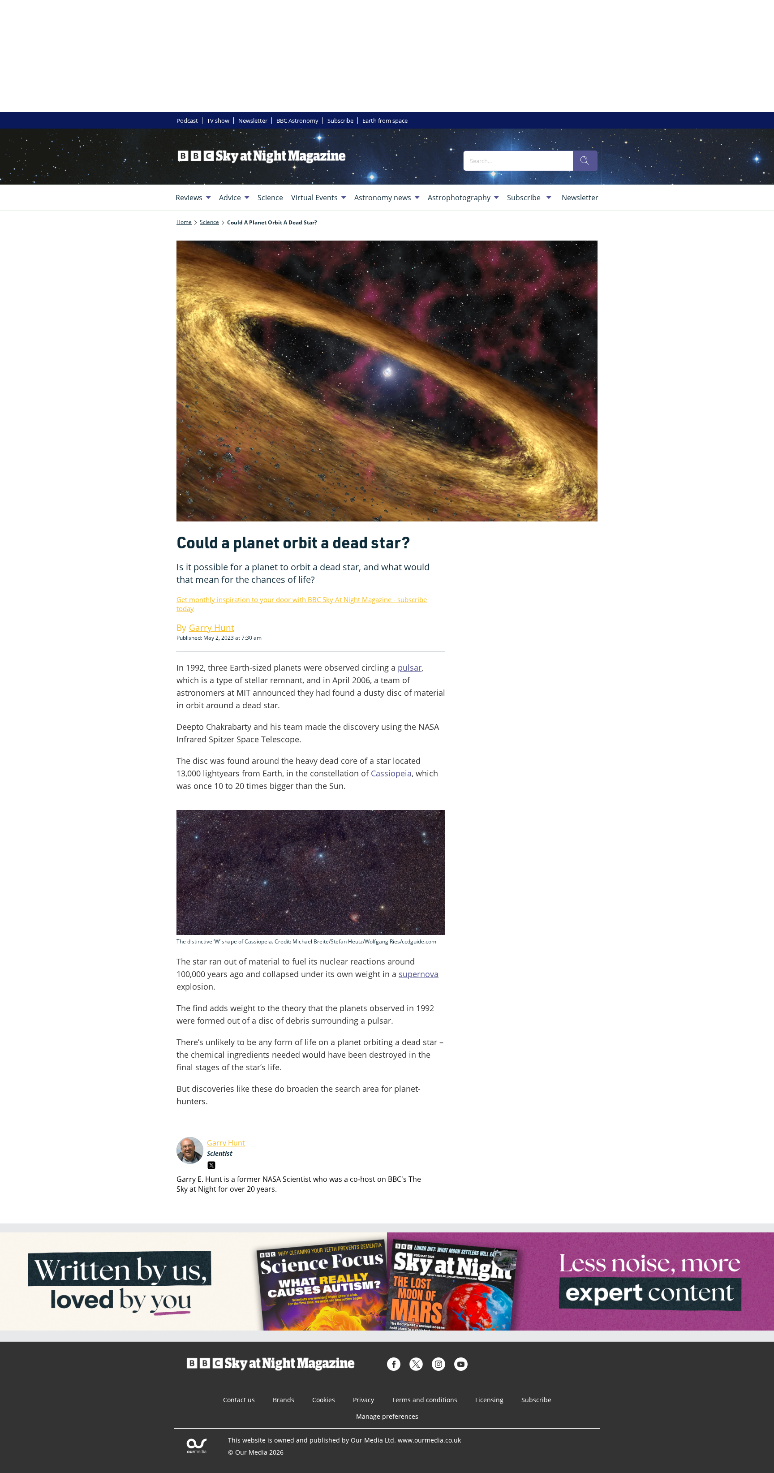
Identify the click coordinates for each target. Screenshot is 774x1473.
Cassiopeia (391, 773)
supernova (419, 974)
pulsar (409, 667)
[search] (585, 161)
